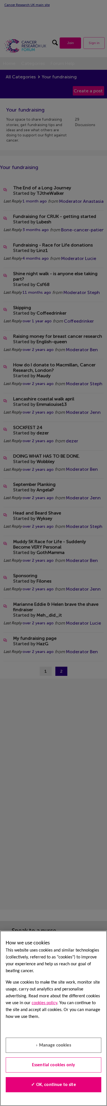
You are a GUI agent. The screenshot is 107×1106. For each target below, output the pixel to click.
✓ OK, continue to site (53, 1085)
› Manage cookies (53, 1045)
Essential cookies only (53, 1065)
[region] (53, 1018)
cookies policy (44, 1003)
